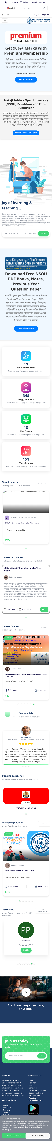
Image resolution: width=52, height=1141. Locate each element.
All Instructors (42, 911)
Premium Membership (16, 530)
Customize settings (37, 1136)
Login (36, 15)
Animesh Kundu (17, 669)
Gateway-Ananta (15, 577)
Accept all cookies (14, 1135)
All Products (42, 483)
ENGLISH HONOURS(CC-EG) (18, 878)
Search (43, 233)
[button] (26, 549)
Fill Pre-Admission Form (26, 133)
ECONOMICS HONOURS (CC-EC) (20, 681)
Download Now (26, 328)
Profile (26, 950)
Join (41, 1056)
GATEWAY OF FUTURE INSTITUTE (23, 518)
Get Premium (26, 79)
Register (45, 15)
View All (44, 627)
